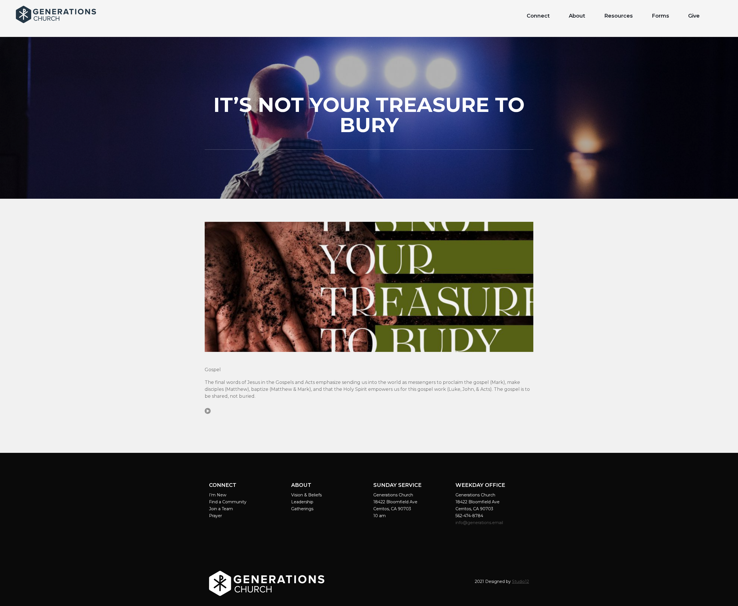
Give (694, 16)
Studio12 (520, 581)
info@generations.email (479, 522)
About (577, 16)
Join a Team (221, 508)
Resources (618, 16)
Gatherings (302, 508)
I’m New (217, 495)
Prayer (215, 515)
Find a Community (227, 501)
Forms (660, 16)
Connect (538, 16)
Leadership (302, 501)
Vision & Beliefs (306, 495)
